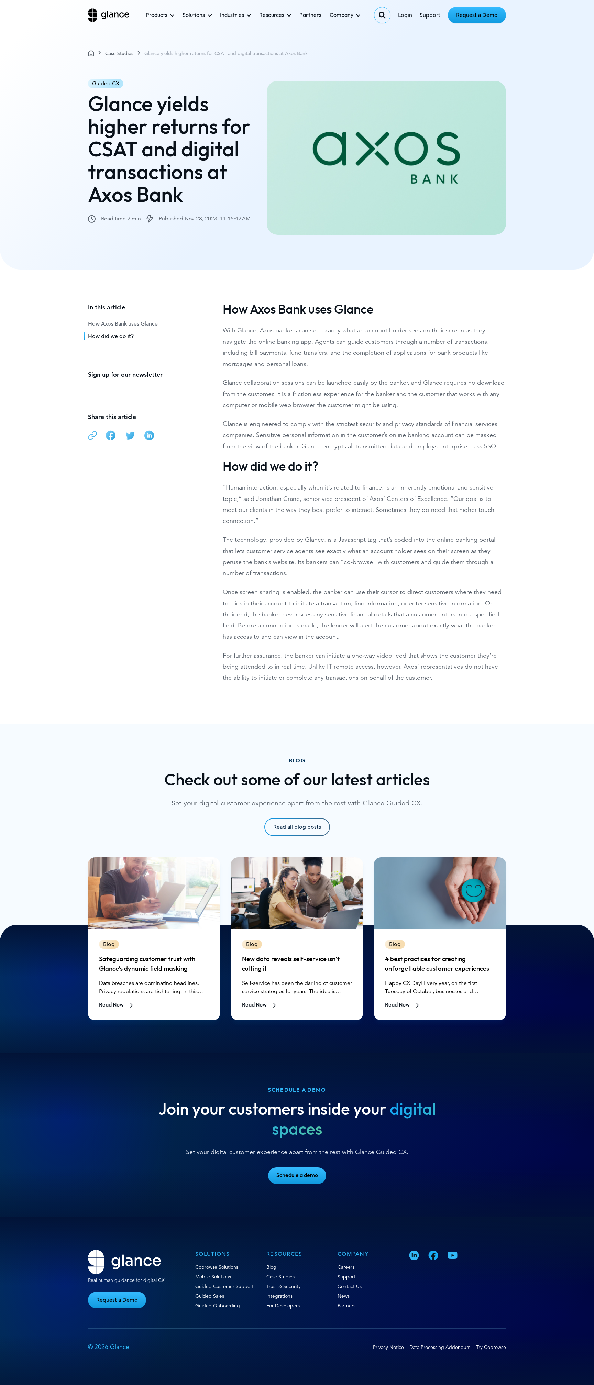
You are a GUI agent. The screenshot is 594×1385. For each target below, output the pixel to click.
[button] (92, 436)
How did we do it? (111, 336)
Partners (310, 15)
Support (430, 15)
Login (405, 15)
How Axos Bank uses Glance (123, 323)
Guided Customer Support (224, 1286)
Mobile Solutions (213, 1277)
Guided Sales (209, 1296)
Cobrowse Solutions (216, 1267)
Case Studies (119, 53)
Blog (271, 1267)
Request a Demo (477, 15)
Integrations (279, 1296)
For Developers (283, 1305)
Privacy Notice (388, 1347)
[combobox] (382, 15)
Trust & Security (283, 1286)
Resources (271, 15)
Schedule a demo (297, 1175)
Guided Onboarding (217, 1305)
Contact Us (350, 1286)
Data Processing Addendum (440, 1347)
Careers (346, 1267)
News (344, 1296)
